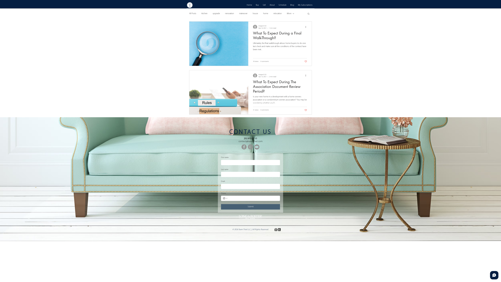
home (265, 14)
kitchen (204, 14)
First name (225, 157)
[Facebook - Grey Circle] (244, 146)
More (289, 14)
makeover (243, 14)
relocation (277, 14)
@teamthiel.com (254, 141)
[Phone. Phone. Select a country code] (225, 198)
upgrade (216, 14)
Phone (223, 193)
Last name (224, 170)
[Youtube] (256, 146)
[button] (308, 14)
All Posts (192, 14)
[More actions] (306, 26)
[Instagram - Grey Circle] (250, 146)
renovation (229, 14)
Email (223, 181)
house (255, 14)
